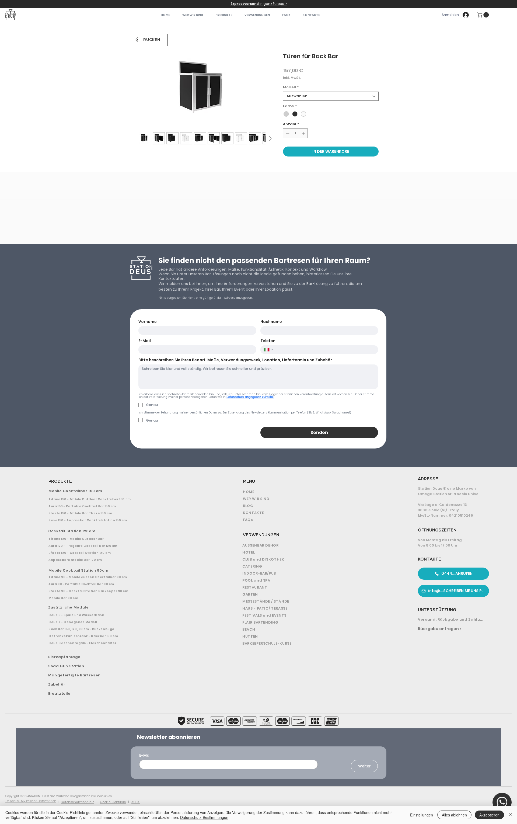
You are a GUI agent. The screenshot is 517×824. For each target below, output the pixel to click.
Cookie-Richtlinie (113, 802)
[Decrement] (287, 133)
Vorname (147, 321)
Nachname (271, 321)
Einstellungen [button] (421, 815)
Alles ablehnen (454, 815)
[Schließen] (510, 815)
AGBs (135, 802)
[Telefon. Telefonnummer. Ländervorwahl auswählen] (269, 349)
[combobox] (331, 96)
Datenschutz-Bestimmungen (204, 817)
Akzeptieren (489, 815)
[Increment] (304, 133)
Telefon (267, 341)
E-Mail (144, 341)
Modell (291, 87)
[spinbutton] (295, 133)
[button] (223, 15)
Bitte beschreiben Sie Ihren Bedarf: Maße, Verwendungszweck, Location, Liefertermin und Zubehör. (235, 360)
